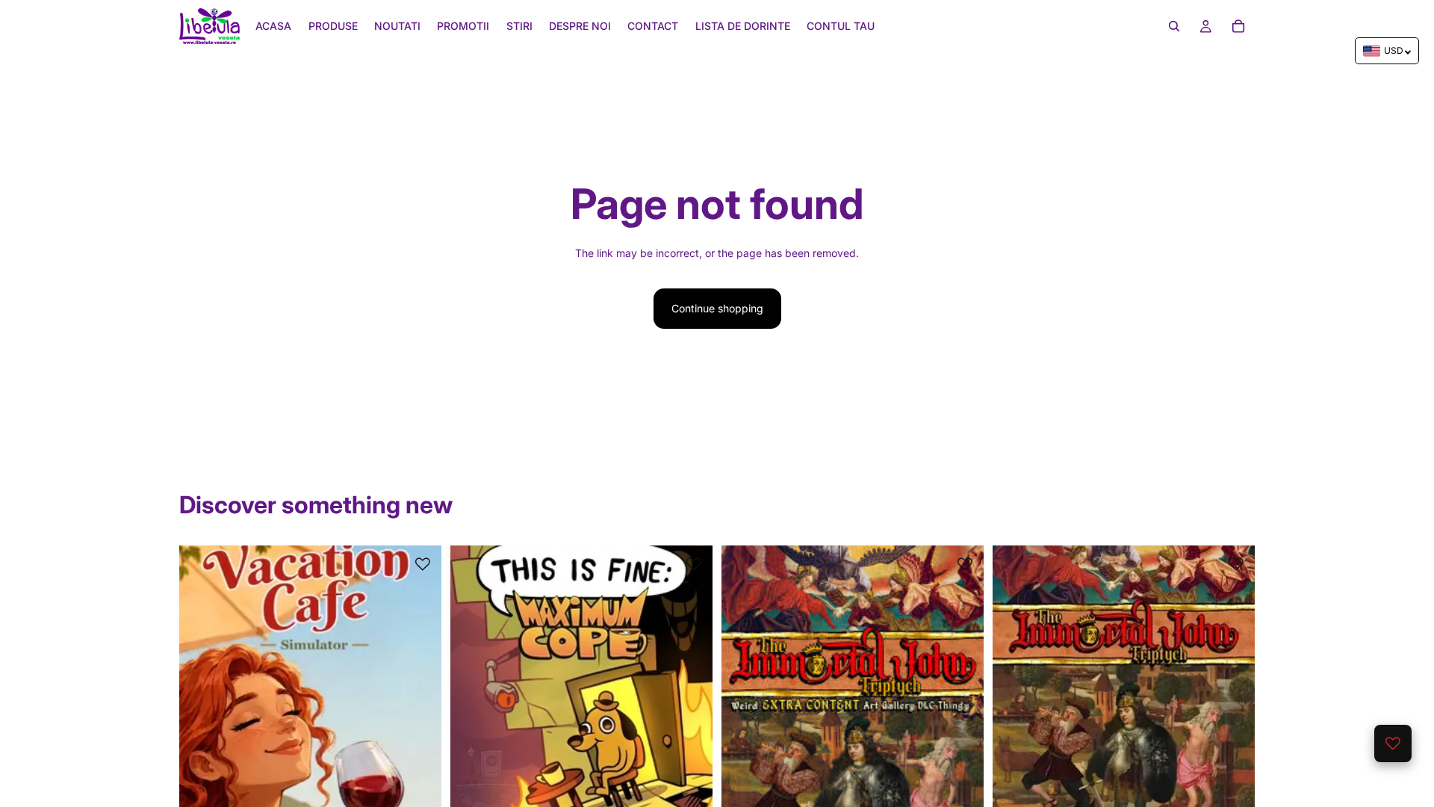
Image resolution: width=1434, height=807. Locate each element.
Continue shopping (717, 308)
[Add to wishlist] (423, 564)
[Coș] (1238, 26)
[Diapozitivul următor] (419, 709)
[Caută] (1174, 26)
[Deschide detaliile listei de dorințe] (1393, 743)
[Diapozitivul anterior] (201, 709)
